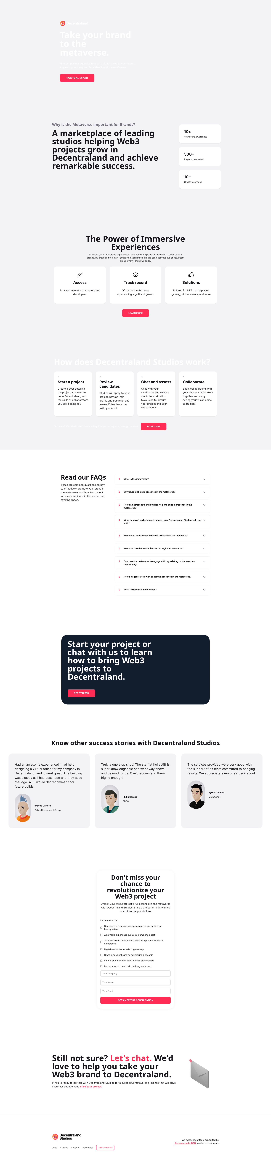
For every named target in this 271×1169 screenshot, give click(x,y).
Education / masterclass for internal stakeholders (129, 960)
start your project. (91, 1086)
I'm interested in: (108, 920)
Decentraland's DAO (185, 1143)
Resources (87, 1147)
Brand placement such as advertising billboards (128, 955)
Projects (75, 1147)
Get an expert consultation (135, 1000)
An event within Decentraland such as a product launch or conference (134, 942)
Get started (81, 693)
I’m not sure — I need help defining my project (128, 966)
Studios (64, 1147)
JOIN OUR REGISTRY (105, 1147)
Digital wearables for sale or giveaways (124, 949)
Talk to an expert (77, 78)
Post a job (153, 426)
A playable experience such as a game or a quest (129, 934)
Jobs (54, 1147)
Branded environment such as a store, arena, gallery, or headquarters (132, 927)
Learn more (135, 313)
